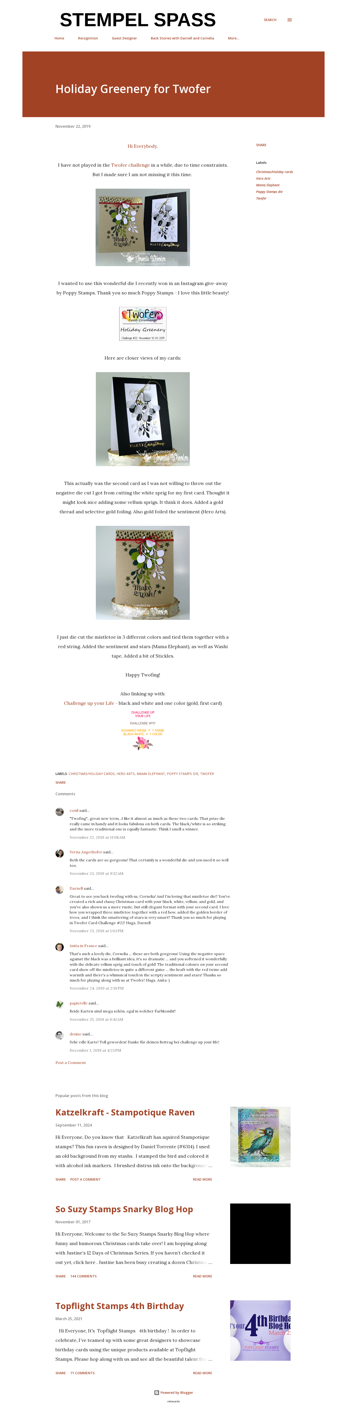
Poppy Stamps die (269, 191)
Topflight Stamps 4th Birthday (119, 1306)
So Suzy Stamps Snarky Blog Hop (124, 1209)
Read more (202, 1179)
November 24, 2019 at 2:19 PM (97, 988)
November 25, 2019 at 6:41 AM (96, 1019)
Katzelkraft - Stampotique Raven (125, 1112)
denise (75, 1034)
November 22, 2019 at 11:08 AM (97, 837)
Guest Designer (124, 38)
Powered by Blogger (176, 1392)
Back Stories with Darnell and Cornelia (182, 38)
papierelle (79, 1003)
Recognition (88, 38)
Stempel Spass (135, 19)
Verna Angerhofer (86, 852)
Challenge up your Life (89, 703)
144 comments (83, 1276)
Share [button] (261, 145)
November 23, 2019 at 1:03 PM (96, 930)
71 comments (82, 1373)
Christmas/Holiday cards (274, 172)
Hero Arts (263, 178)
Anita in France (83, 945)
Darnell (76, 888)
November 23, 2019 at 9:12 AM (96, 873)
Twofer (261, 198)
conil (74, 810)
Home (59, 38)
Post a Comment (70, 1062)
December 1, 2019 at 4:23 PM (95, 1050)
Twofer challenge (130, 165)
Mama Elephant (267, 185)
